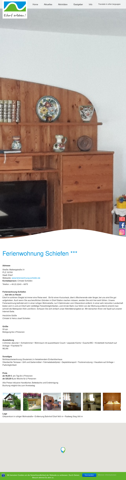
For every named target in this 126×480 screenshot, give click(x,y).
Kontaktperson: (9, 280)
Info (90, 4)
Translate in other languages (109, 4)
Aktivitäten (63, 4)
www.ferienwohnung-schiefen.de (26, 277)
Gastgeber (78, 4)
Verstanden (89, 475)
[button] (63, 450)
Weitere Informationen (107, 475)
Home (35, 4)
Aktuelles (48, 4)
